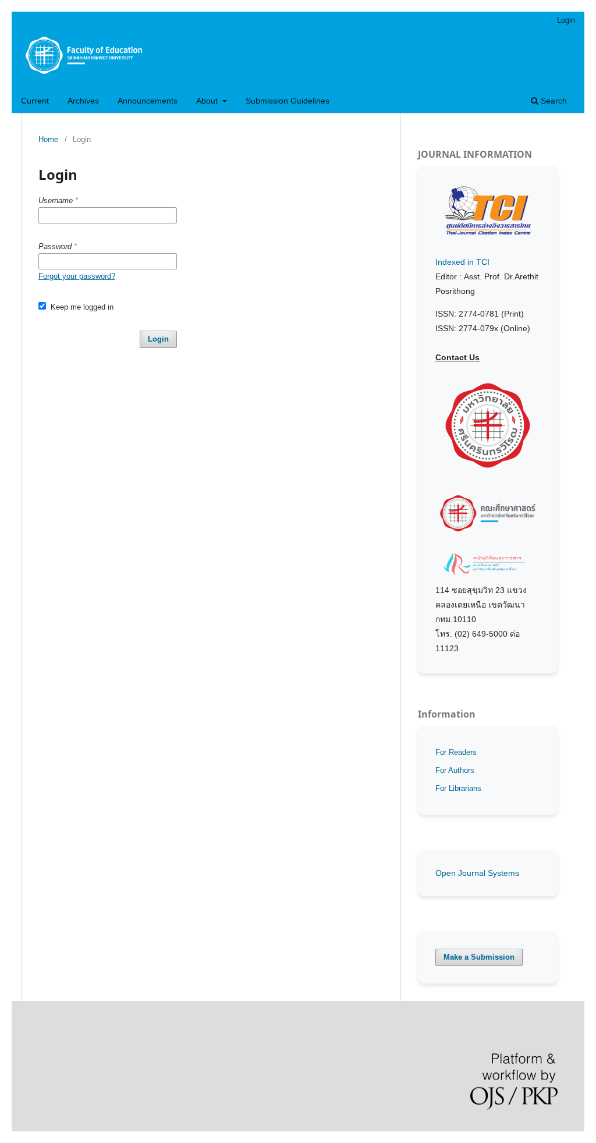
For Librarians (458, 788)
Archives (83, 100)
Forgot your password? (76, 276)
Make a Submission (479, 957)
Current (35, 100)
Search (552, 100)
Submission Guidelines (287, 100)
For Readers (456, 752)
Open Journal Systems (477, 873)
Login (566, 20)
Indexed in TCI (462, 262)
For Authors (454, 770)
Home (48, 139)
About (208, 100)
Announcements (148, 100)
